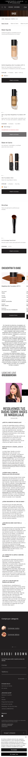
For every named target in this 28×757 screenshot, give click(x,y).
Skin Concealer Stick (12, 570)
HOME (3, 19)
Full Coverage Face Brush (11, 544)
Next (23, 278)
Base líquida (5, 23)
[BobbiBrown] (14, 7)
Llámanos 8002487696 (8, 708)
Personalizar (14, 749)
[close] (25, 2)
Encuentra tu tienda (7, 704)
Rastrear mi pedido (7, 695)
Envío (3, 697)
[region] (14, 746)
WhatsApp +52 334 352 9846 (9, 706)
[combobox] (14, 733)
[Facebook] (2, 716)
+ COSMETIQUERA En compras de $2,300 (14, 1)
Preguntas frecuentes (7, 702)
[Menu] (2, 7)
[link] (25, 7)
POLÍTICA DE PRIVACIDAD (7, 725)
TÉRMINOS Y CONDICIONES (7, 724)
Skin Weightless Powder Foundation (12, 456)
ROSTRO (13, 19)
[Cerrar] (26, 737)
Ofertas (4, 699)
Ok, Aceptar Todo (14, 754)
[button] (2, 7)
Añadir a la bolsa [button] (14, 80)
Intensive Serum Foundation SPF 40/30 (13, 465)
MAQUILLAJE (7, 19)
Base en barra (14, 23)
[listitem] (14, 59)
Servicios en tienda (7, 686)
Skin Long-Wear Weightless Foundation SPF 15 (14, 484)
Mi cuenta (4, 688)
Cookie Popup (4, 726)
